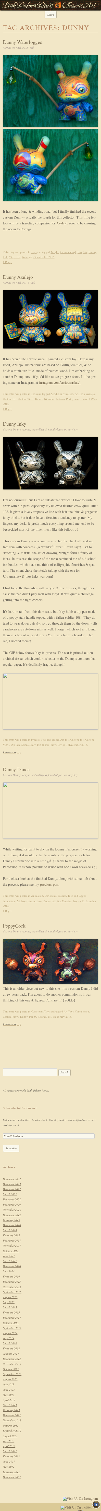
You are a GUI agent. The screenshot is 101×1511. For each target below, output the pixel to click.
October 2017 (11, 1251)
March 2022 (10, 1194)
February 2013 (11, 1410)
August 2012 (10, 1436)
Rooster (42, 1016)
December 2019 (12, 1215)
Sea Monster (64, 901)
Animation (37, 895)
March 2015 (10, 1307)
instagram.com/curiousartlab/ (60, 382)
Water (25, 257)
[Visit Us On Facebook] (96, 1508)
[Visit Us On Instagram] (80, 1499)
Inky (33, 744)
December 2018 (12, 1225)
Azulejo (61, 223)
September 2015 (12, 1292)
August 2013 (10, 1379)
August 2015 (10, 1297)
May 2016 (8, 1271)
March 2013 (10, 1405)
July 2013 (8, 1384)
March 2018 (10, 1230)
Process (35, 739)
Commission (82, 1011)
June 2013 (9, 1389)
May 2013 (8, 1394)
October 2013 (11, 1369)
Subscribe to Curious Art (20, 1108)
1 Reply (7, 262)
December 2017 (12, 1240)
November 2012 (12, 1420)
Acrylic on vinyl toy (61, 393)
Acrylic (54, 252)
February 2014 (11, 1348)
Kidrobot (49, 399)
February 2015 (11, 1312)
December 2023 (12, 1184)
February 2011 (11, 1472)
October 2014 (11, 1323)
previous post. (50, 884)
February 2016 (11, 1276)
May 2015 (8, 1302)
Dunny (92, 252)
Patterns (60, 399)
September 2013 (12, 1374)
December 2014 (12, 1317)
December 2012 (12, 1415)
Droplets (82, 252)
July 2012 (8, 1441)
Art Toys (80, 393)
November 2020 (12, 1209)
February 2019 (11, 1220)
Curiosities (50, 895)
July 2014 (8, 1338)
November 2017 (12, 1245)
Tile (82, 399)
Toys (34, 252)
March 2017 (10, 1261)
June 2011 (9, 1461)
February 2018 (11, 1235)
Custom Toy (9, 399)
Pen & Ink (43, 744)
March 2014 (10, 1343)
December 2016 (12, 1266)
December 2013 (12, 1358)
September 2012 (12, 1430)
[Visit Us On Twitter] (76, 1508)
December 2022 (12, 1189)
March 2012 (10, 1451)
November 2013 (12, 1364)
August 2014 (10, 1333)
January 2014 (11, 1353)
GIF (54, 901)
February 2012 (11, 1456)
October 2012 (11, 1425)
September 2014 (12, 1328)
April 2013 (9, 1400)
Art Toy (64, 739)
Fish (5, 257)
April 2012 (9, 1446)
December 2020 (12, 1204)
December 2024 (12, 1179)
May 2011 (8, 1466)
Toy (75, 901)
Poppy (32, 1016)
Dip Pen (15, 744)
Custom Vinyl (68, 252)
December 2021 (12, 1199)
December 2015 (12, 1281)
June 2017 (9, 1256)
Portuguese (72, 399)
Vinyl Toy (14, 257)
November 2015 (12, 1287)
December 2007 (12, 1477)
